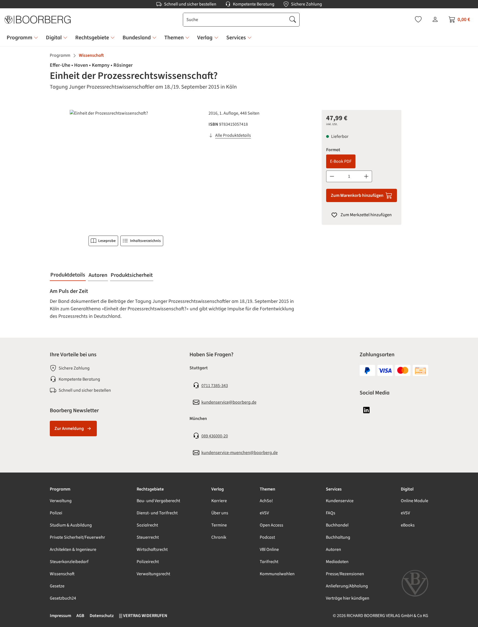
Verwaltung (61, 501)
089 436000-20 (214, 436)
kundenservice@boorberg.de (228, 402)
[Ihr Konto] (435, 19)
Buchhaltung (338, 537)
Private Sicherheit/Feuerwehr (77, 537)
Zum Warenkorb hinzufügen (357, 195)
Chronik (218, 537)
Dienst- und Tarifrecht (157, 513)
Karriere (219, 501)
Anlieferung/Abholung (347, 586)
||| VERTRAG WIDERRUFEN (143, 616)
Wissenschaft (62, 574)
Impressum (60, 616)
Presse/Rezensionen (345, 574)
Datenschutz (102, 616)
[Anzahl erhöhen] (366, 176)
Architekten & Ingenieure (73, 549)
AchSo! (266, 501)
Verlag (217, 489)
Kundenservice (340, 501)
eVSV (264, 513)
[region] (125, 169)
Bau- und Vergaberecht (158, 501)
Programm (60, 489)
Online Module (414, 501)
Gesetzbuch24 (63, 598)
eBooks (408, 525)
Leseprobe (107, 241)
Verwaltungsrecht (153, 574)
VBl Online (269, 549)
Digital (407, 489)
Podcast (267, 537)
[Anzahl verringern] (331, 176)
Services (334, 489)
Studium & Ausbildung (71, 525)
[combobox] (234, 19)
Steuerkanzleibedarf (69, 562)
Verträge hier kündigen (347, 598)
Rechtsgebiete (150, 489)
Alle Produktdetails (233, 135)
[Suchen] (292, 19)
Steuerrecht (148, 537)
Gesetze (57, 586)
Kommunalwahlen (277, 574)
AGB (80, 616)
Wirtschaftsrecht (152, 549)
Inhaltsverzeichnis (145, 241)
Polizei (56, 513)
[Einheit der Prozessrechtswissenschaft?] (126, 169)
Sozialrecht (147, 525)
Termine (219, 525)
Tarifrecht (269, 562)
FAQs (330, 513)
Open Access (271, 525)
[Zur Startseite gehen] (37, 20)
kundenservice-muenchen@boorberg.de (239, 453)
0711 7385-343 (214, 386)
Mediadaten (337, 562)
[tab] (68, 275)
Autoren (333, 549)
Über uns (219, 513)
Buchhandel (337, 525)
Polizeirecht (148, 562)
